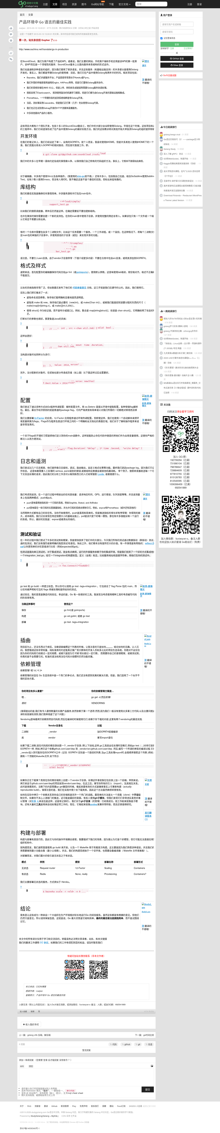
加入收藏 (23, 1011)
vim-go (81, 176)
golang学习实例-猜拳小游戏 (176, 326)
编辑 (22, 1066)
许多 (34, 801)
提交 (147, 1089)
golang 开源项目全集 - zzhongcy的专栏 (181, 331)
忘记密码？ (188, 48)
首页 (22, 14)
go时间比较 (148, 1034)
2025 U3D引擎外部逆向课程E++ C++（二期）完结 (182, 360)
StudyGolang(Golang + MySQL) (44, 1115)
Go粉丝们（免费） (192, 542)
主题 (45, 4)
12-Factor (39, 418)
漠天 (144, 65)
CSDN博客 (41, 986)
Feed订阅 (121, 1106)
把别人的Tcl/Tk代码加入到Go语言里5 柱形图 (183, 318)
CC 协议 (44, 942)
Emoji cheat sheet (74, 1092)
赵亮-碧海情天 (146, 404)
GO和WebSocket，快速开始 (176, 158)
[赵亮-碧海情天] (147, 397)
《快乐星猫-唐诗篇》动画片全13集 (179, 375)
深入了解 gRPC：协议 (173, 153)
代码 (114, 1044)
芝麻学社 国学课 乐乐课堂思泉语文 (179, 180)
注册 (189, 4)
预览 (31, 1066)
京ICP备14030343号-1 (30, 1128)
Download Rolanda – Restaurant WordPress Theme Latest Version (183, 198)
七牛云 (74, 1115)
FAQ (29, 1106)
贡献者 (37, 1106)
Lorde (101, 474)
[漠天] (147, 61)
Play (74, 1106)
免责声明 (83, 1106)
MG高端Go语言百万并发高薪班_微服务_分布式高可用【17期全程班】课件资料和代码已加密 (182, 387)
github (127, 1044)
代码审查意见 (79, 287)
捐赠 (104, 1106)
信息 (150, 1044)
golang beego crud (172, 134)
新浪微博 (65, 1106)
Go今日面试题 (169, 75)
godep (93, 804)
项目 (64, 4)
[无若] (149, 780)
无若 (147, 784)
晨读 (46, 1106)
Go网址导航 (97, 4)
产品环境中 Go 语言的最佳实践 (50, 995)
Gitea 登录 (177, 65)
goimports (82, 272)
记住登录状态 (169, 38)
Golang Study (170, 149)
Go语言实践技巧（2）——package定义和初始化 (182, 141)
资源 (74, 4)
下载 (111, 4)
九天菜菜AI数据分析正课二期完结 (178, 353)
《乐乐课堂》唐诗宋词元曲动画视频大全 (181, 367)
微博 (32, 1011)
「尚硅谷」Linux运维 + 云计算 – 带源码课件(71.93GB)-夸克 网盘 (183, 346)
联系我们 (95, 1106)
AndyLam (147, 644)
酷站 (112, 1106)
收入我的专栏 (32, 1024)
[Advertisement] (183, 100)
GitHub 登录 (178, 58)
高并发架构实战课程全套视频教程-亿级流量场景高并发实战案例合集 (182, 188)
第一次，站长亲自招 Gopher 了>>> (38, 40)
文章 (55, 4)
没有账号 (63, 1059)
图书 (83, 4)
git (138, 1044)
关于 (22, 1106)
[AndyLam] (148, 637)
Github (54, 1106)
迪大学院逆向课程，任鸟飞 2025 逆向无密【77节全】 (182, 173)
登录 (199, 4)
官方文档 (124, 4)
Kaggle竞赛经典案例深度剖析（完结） (180, 163)
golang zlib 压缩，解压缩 (39, 1034)
